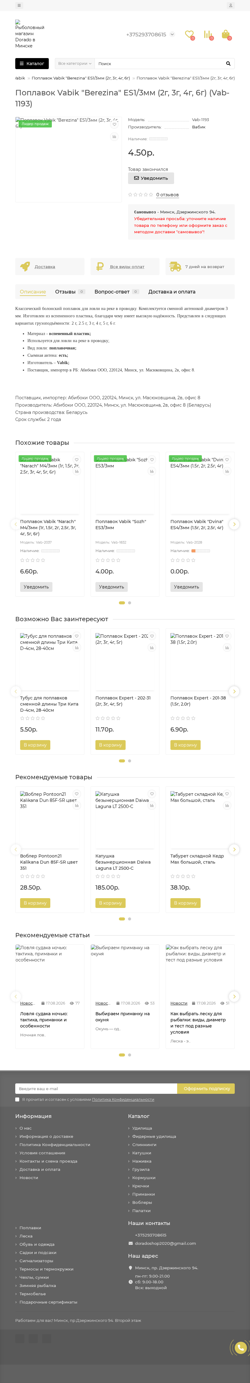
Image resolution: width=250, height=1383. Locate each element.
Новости (29, 1177)
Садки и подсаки (38, 1252)
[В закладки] (114, 124)
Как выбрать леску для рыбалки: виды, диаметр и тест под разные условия (198, 1023)
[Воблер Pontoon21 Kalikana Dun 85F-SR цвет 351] (50, 818)
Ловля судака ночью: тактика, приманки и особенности (43, 1020)
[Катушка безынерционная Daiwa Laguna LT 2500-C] (125, 818)
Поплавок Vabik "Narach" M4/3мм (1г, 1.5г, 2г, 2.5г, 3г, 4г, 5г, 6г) (48, 528)
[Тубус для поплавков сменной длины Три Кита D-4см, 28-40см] (50, 660)
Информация (33, 1116)
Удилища (142, 1128)
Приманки (143, 1194)
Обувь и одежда (37, 1244)
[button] (122, 602)
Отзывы (69, 292)
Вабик (198, 126)
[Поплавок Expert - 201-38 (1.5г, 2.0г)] (200, 660)
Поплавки (30, 1227)
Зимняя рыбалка (38, 1285)
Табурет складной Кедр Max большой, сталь (197, 859)
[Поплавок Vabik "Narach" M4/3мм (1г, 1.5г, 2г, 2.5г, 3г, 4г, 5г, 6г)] (50, 484)
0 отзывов (167, 194)
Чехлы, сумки (34, 1277)
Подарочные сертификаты (48, 1302)
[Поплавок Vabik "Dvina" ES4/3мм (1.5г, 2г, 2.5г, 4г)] (200, 484)
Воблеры (142, 1202)
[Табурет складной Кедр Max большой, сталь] (200, 818)
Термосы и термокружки (46, 1269)
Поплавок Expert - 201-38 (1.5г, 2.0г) (198, 701)
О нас (26, 1128)
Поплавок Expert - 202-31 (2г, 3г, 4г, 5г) (123, 701)
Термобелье (33, 1293)
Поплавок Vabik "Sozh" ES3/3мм (120, 524)
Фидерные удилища (154, 1136)
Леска (26, 1236)
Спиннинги (144, 1144)
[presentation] (16, 524)
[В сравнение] (114, 136)
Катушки (141, 1152)
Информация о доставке (46, 1136)
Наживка (142, 1161)
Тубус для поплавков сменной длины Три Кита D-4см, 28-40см (49, 704)
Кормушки (143, 1177)
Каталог (138, 1116)
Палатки (141, 1210)
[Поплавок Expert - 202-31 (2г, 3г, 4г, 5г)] (125, 660)
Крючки (140, 1185)
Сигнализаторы (36, 1260)
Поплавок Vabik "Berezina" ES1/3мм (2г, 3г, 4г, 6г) (81, 78)
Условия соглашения (42, 1152)
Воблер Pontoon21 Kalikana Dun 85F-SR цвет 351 (49, 862)
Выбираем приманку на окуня (122, 1017)
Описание (33, 292)
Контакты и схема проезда (48, 1161)
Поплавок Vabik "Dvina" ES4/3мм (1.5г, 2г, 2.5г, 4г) (196, 524)
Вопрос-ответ (116, 292)
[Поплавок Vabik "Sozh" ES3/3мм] (125, 484)
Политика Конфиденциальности (55, 1144)
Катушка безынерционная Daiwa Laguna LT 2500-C (123, 862)
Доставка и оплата (171, 292)
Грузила (141, 1169)
